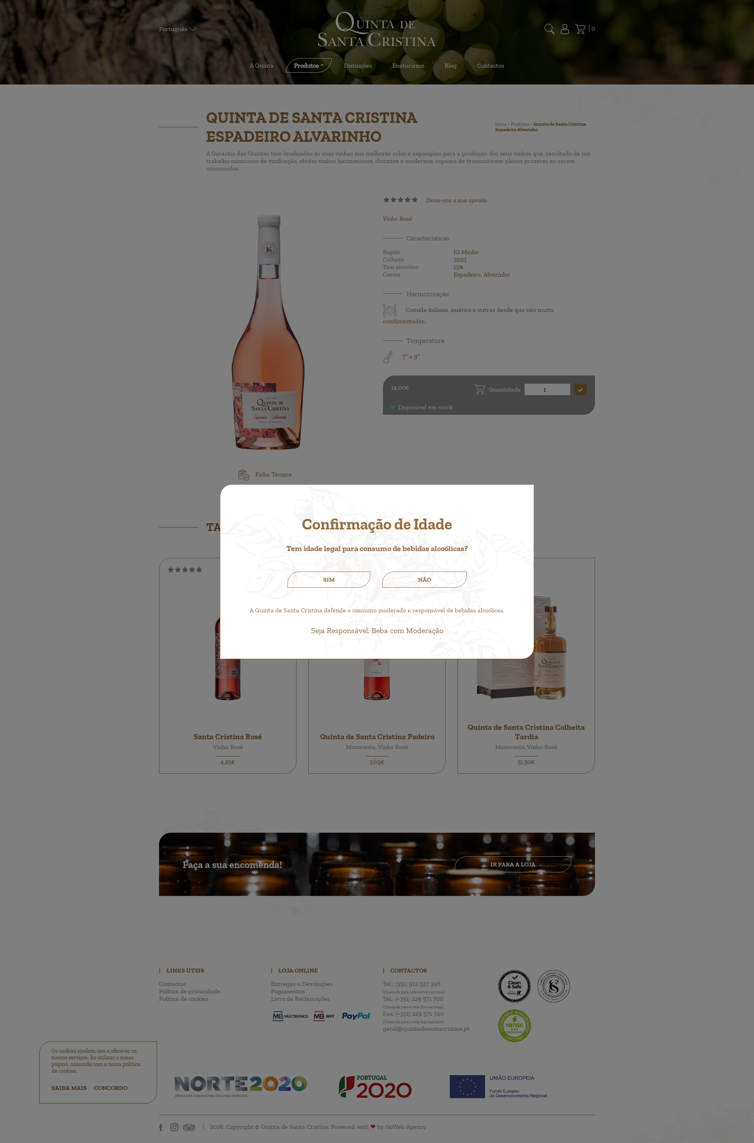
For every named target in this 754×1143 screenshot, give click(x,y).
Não (424, 579)
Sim (329, 579)
